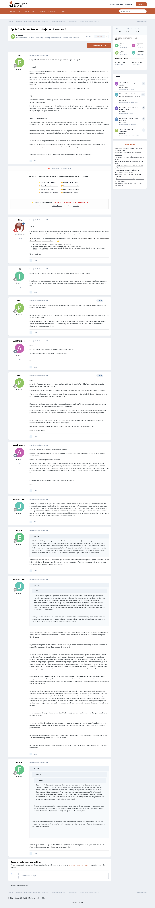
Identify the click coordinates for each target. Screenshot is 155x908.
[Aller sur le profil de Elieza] (19, 537)
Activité (62, 11)
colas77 (124, 133)
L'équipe (42, 11)
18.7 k (20, 238)
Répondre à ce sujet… (29, 875)
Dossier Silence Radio (48, 182)
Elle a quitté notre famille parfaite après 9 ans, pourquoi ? (129, 96)
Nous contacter (77, 902)
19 (20, 287)
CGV (43, 898)
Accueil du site (15, 11)
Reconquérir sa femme (71, 189)
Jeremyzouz (19, 499)
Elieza (19, 530)
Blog (33, 11)
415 (20, 359)
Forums (26, 11)
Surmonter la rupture (70, 192)
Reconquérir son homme (49, 192)
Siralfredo (125, 87)
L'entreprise (52, 11)
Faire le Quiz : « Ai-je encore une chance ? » (70, 202)
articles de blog (57, 206)
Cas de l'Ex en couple (71, 186)
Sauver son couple (47, 189)
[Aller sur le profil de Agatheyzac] (19, 348)
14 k (19, 548)
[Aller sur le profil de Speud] (116, 95)
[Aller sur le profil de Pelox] (13, 36)
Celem (124, 122)
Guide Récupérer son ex (49, 186)
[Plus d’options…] (107, 55)
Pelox (21, 35)
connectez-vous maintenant (78, 865)
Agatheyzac (19, 341)
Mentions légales (34, 898)
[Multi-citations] (31, 161)
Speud (124, 100)
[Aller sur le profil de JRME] (19, 227)
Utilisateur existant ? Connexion (121, 4)
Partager (88, 36)
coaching (76, 206)
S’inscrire (141, 4)
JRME (19, 220)
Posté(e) (39, 55)
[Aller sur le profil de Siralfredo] (116, 84)
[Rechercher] (144, 11)
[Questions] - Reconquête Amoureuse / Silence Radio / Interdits (57, 37)
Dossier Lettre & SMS (70, 182)
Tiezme (19, 269)
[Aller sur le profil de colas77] (116, 130)
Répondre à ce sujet (99, 45)
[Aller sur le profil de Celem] (116, 119)
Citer (35, 161)
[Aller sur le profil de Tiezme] (19, 276)
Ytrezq (124, 111)
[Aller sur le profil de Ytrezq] (116, 108)
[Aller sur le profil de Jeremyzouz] (19, 506)
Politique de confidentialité (17, 898)
